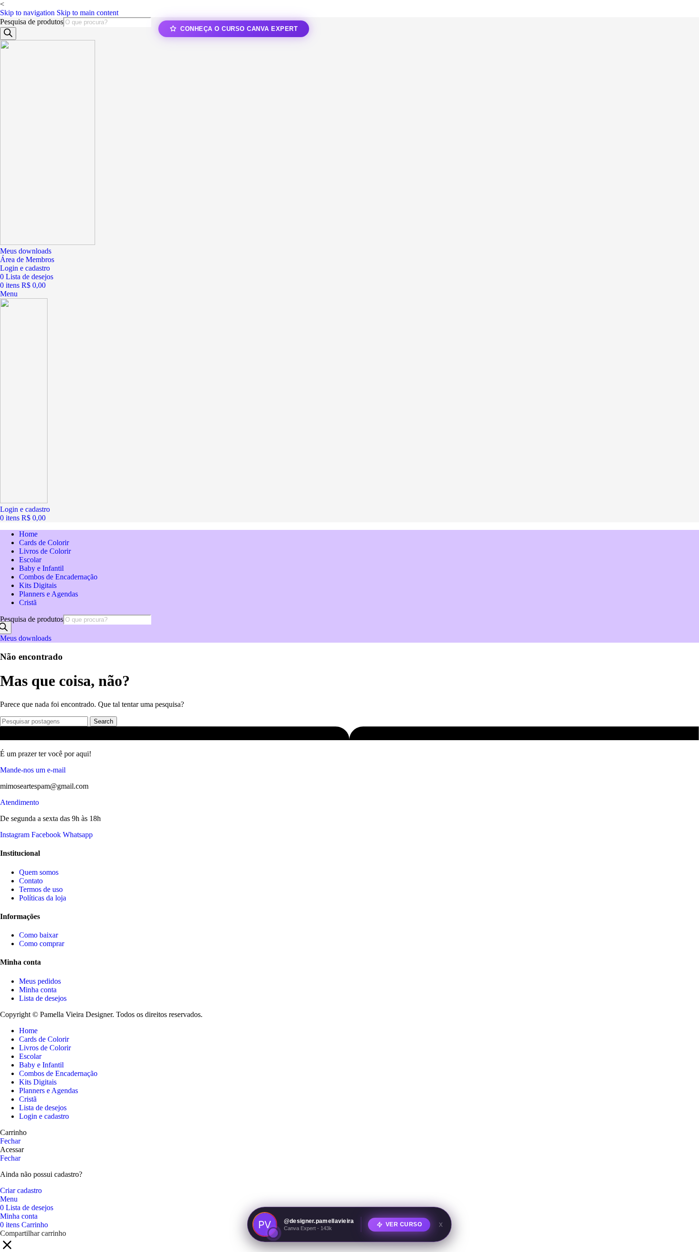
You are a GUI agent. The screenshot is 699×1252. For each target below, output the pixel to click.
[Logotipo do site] (47, 242)
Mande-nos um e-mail (33, 770)
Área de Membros (27, 259)
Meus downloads (25, 251)
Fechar (10, 1141)
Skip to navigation (28, 13)
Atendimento (19, 802)
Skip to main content (87, 13)
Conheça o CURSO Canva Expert (239, 28)
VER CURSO (404, 1223)
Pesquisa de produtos (31, 22)
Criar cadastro (21, 1190)
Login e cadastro (44, 1116)
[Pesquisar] (8, 33)
